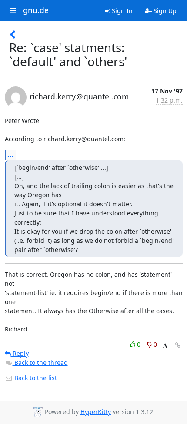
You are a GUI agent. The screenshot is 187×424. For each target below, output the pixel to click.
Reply (20, 353)
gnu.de (36, 10)
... (10, 154)
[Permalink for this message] (178, 345)
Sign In (121, 11)
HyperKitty (95, 411)
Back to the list (35, 378)
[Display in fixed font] (165, 345)
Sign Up (164, 11)
